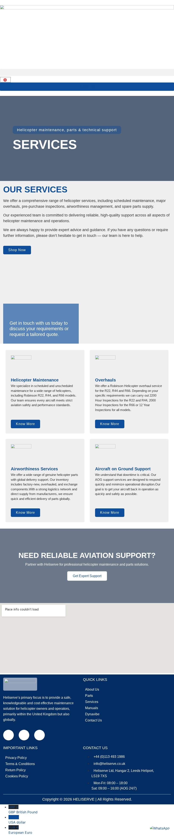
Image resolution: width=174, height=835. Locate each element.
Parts (89, 695)
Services (91, 702)
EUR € (20, 830)
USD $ (17, 819)
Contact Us (93, 720)
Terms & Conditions (20, 764)
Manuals (91, 708)
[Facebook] (8, 735)
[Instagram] (24, 735)
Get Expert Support (87, 576)
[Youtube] (39, 735)
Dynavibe (92, 714)
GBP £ (23, 809)
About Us (92, 689)
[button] (87, 72)
